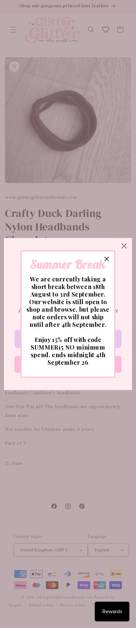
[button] (106, 259)
